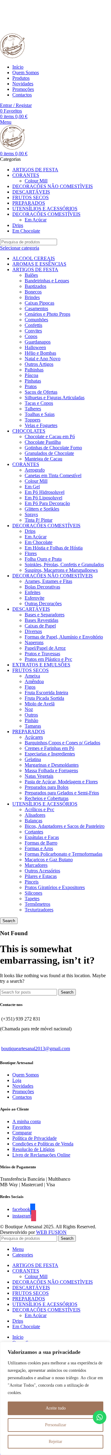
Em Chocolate (38, 542)
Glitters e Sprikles (42, 508)
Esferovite (34, 598)
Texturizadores (39, 909)
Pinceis (32, 881)
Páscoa (31, 375)
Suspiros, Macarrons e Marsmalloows (61, 570)
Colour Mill (36, 180)
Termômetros (37, 904)
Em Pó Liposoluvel (43, 497)
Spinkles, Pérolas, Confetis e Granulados (64, 564)
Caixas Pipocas (39, 303)
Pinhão (31, 720)
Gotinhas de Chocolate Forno (53, 447)
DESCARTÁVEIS (31, 609)
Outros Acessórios (42, 870)
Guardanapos (38, 341)
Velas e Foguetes (41, 425)
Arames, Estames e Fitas (48, 581)
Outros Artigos (39, 364)
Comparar (22, 1132)
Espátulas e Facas (42, 837)
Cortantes (34, 831)
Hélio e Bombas (40, 353)
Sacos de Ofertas (41, 392)
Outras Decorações (43, 603)
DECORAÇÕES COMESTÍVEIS (46, 525)
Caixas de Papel (40, 625)
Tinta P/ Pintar (38, 520)
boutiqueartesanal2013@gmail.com (35, 1048)
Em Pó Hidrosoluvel (44, 492)
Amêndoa (34, 681)
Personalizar (55, 1425)
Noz (29, 709)
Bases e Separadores (44, 614)
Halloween (35, 347)
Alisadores (35, 815)
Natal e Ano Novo (42, 358)
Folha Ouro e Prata (43, 559)
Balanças (33, 820)
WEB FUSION (51, 1232)
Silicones (33, 893)
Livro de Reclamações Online (41, 1155)
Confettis (33, 325)
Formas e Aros (39, 848)
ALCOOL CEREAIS (33, 258)
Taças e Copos (39, 403)
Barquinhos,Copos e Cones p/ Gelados (62, 742)
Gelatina (33, 759)
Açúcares (34, 737)
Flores (31, 553)
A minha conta (26, 1121)
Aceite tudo (56, 1408)
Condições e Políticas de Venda (42, 1143)
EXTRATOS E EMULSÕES (41, 664)
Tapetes (32, 898)
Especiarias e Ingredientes (50, 753)
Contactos (22, 1097)
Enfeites (32, 592)
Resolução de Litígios (33, 1149)
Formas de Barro (41, 842)
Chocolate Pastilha (43, 442)
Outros (31, 714)
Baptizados (35, 286)
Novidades (22, 1086)
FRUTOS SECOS (30, 670)
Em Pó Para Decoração (47, 503)
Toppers (32, 419)
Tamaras (33, 726)
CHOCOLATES (28, 431)
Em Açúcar (36, 219)
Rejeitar (55, 1441)
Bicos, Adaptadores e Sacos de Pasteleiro (65, 826)
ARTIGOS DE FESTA (35, 269)
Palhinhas (34, 369)
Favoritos (21, 1127)
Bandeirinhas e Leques (47, 280)
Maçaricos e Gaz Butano (49, 859)
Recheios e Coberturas (46, 798)
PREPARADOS (28, 731)
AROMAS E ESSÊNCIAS (39, 264)
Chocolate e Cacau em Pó (50, 436)
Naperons (34, 642)
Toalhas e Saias (40, 414)
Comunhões (36, 319)
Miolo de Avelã (40, 703)
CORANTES (25, 464)
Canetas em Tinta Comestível (53, 475)
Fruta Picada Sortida (44, 698)
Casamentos (36, 308)
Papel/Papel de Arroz (45, 648)
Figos (30, 687)
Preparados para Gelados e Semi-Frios (62, 792)
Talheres (33, 408)
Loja (16, 1080)
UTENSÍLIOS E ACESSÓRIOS (44, 804)
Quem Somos (25, 1074)
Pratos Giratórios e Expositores (55, 887)
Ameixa (32, 675)
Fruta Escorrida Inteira (46, 692)
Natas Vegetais (39, 776)
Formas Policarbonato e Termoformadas (63, 854)
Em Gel (32, 486)
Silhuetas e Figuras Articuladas (54, 397)
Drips (30, 531)
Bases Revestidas (41, 620)
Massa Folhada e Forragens (51, 770)
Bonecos (33, 291)
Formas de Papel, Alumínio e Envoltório (64, 637)
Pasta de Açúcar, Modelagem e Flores (61, 781)
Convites (33, 330)
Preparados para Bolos (46, 787)
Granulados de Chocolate (49, 453)
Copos (31, 336)
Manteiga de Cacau (43, 458)
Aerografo (35, 470)
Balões (31, 275)
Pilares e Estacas (41, 876)
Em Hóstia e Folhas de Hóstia (54, 547)
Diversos (33, 631)
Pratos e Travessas (42, 653)
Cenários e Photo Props (47, 314)
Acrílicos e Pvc (39, 809)
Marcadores (36, 865)
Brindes (32, 297)
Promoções (23, 1091)
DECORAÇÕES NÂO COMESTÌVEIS (52, 575)
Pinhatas (33, 380)
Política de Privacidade (34, 1138)
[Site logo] (12, 56)
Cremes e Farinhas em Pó (49, 748)
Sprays (31, 514)
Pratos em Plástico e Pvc (48, 659)
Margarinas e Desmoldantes (52, 765)
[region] (55, 1398)
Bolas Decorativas (42, 586)
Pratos (31, 386)
